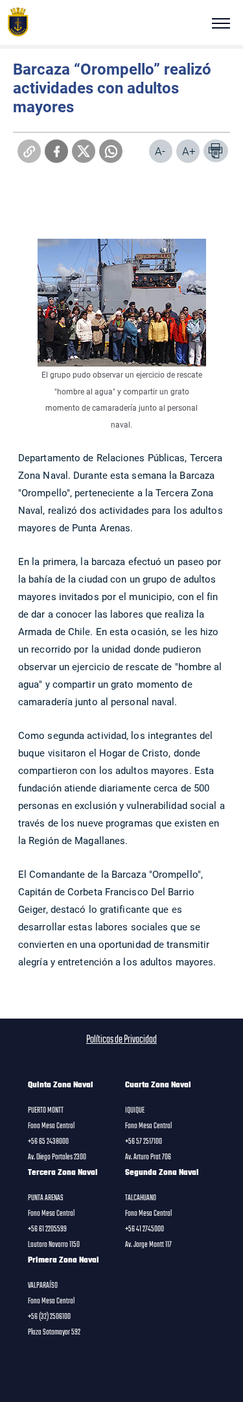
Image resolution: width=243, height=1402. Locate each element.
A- (160, 150)
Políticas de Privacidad (121, 1040)
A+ (189, 150)
